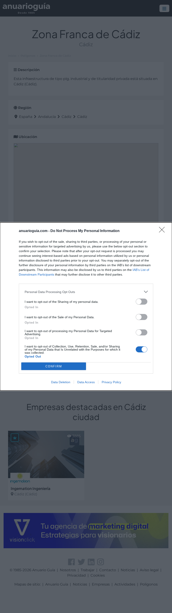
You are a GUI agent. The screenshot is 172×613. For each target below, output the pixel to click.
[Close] (163, 231)
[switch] (141, 302)
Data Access (86, 382)
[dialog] (86, 306)
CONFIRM (53, 366)
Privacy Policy (111, 382)
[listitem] (86, 291)
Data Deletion (60, 382)
